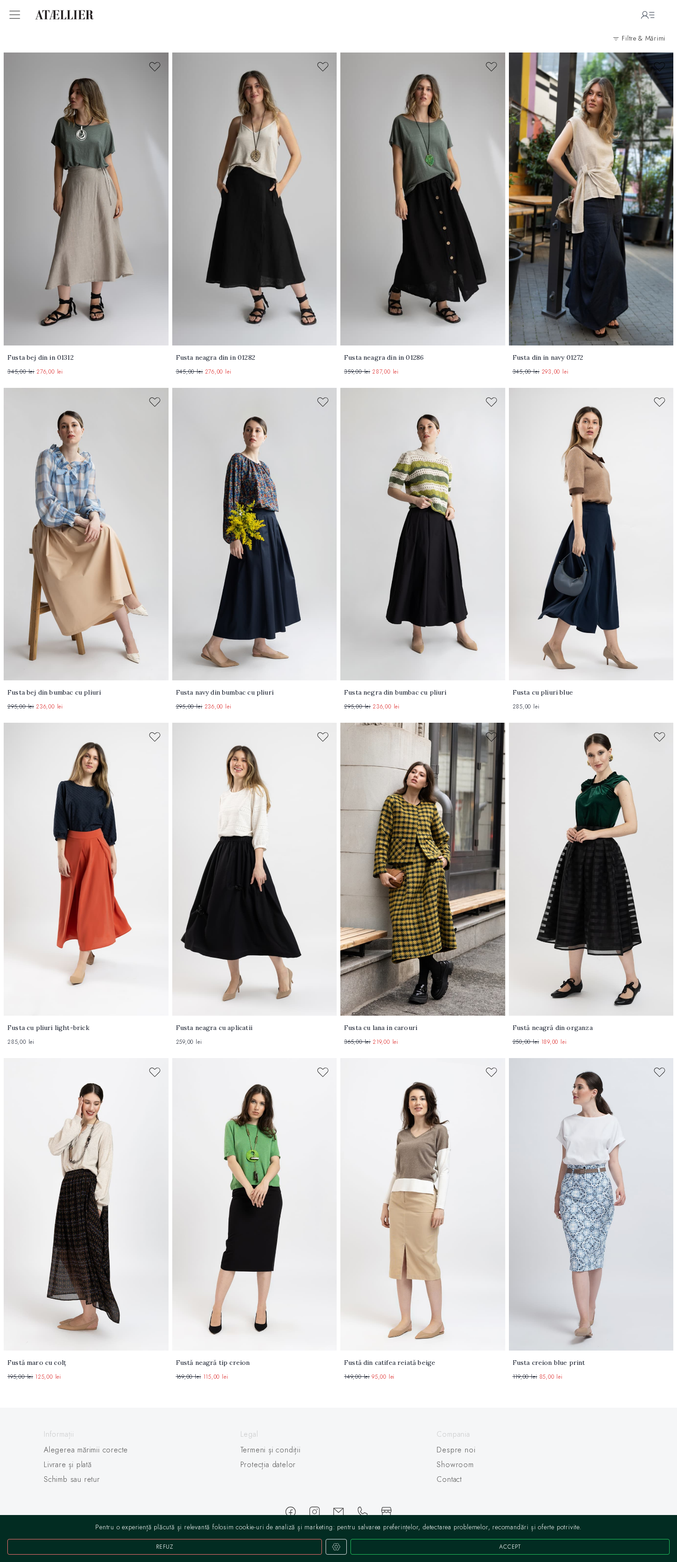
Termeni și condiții (270, 1450)
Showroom (455, 1464)
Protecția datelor (268, 1464)
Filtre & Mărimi (642, 38)
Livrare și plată (68, 1464)
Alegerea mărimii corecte (86, 1450)
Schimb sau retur (72, 1479)
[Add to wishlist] (155, 68)
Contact (449, 1479)
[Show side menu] (14, 14)
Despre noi (456, 1450)
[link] (338, 709)
